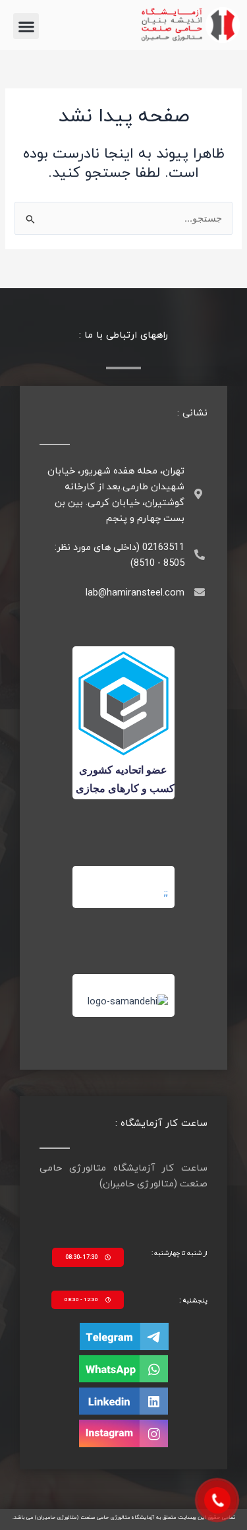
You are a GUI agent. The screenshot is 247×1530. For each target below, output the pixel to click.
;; (166, 893)
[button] (26, 26)
